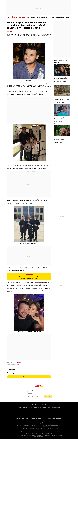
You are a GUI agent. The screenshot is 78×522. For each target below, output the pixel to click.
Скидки (68, 17)
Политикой (30, 393)
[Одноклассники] (42, 404)
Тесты (48, 17)
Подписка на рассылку (31, 390)
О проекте (20, 407)
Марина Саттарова (17, 362)
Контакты (25, 407)
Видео (28, 17)
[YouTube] (45, 404)
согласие (30, 391)
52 (17, 39)
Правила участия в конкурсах (40, 407)
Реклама (30, 407)
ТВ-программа (60, 17)
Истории (42, 17)
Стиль (52, 17)
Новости (22, 17)
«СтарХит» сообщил (18, 267)
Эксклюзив (34, 17)
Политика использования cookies (28, 408)
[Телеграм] (35, 404)
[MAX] (32, 404)
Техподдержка (54, 408)
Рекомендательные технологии (42, 408)
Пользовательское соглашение (54, 407)
